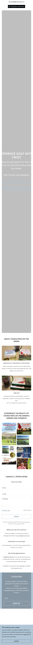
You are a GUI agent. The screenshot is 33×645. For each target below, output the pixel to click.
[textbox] (16, 487)
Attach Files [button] (6, 510)
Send (16, 517)
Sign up (16, 603)
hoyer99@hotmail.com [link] (16, 2)
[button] (2, 510)
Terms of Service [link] (17, 523)
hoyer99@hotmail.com (23, 536)
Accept (16, 641)
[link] (16, 6)
